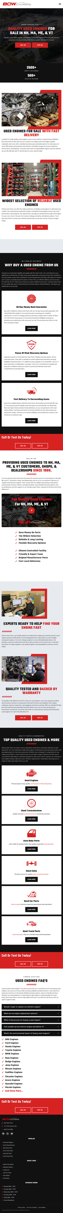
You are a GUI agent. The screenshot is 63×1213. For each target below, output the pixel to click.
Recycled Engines (8, 1142)
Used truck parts (17, 934)
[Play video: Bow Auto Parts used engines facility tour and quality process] (31, 510)
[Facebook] (3, 1133)
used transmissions (30, 814)
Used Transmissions (9, 1145)
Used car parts (16, 904)
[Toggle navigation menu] (59, 4)
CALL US (23, 45)
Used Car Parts (7, 1153)
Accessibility (42, 1207)
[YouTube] (11, 1133)
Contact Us (6, 1170)
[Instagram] (7, 1133)
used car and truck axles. (40, 874)
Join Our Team (7, 1173)
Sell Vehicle (6, 1175)
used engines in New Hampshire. (41, 784)
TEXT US (40, 45)
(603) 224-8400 (8, 1129)
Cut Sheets (6, 1178)
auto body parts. (48, 844)
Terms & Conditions (31, 1207)
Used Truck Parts (8, 1156)
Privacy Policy (21, 1207)
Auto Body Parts (7, 1148)
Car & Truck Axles (8, 1151)
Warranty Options (8, 1167)
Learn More (31, 328)
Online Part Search (8, 1164)
